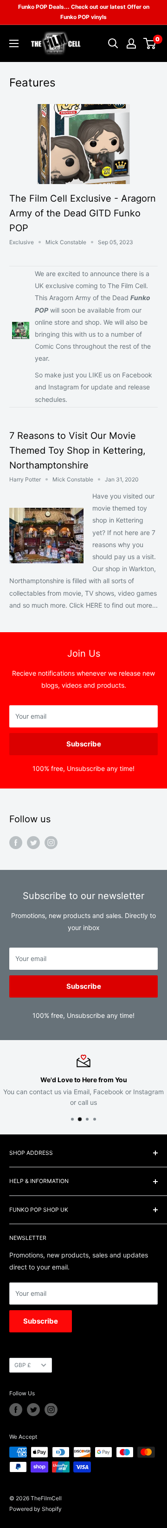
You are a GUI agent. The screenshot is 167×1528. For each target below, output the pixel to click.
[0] (150, 43)
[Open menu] (14, 43)
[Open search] (113, 43)
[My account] (131, 43)
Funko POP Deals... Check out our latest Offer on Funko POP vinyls (83, 11)
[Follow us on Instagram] (51, 842)
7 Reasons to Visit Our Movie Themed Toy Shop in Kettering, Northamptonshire (77, 450)
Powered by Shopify (35, 1508)
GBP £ (22, 1365)
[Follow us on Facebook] (15, 842)
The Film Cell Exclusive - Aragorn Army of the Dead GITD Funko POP (82, 213)
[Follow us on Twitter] (33, 842)
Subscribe (83, 743)
